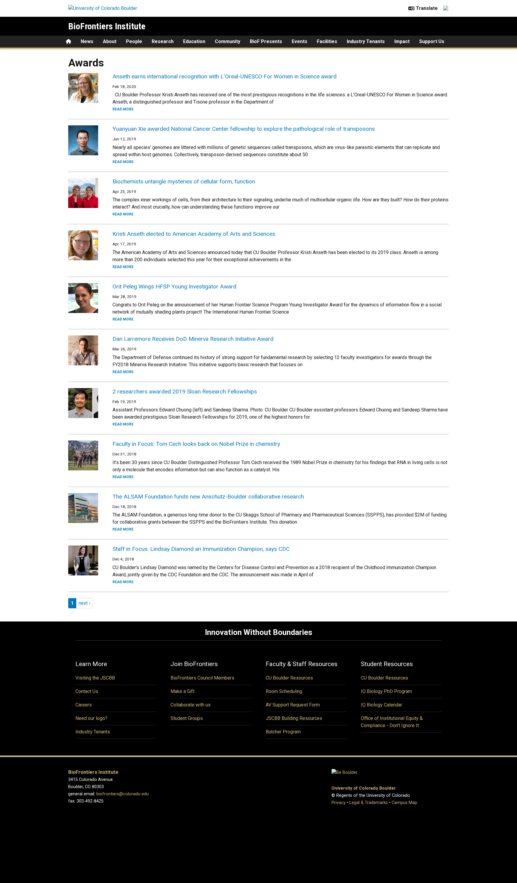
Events (299, 41)
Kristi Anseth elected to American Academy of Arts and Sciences (193, 233)
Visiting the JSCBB (95, 678)
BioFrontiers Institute (106, 26)
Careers (83, 705)
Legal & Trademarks (368, 802)
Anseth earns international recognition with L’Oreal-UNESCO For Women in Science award (224, 76)
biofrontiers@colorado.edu (122, 794)
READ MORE (122, 109)
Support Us (431, 41)
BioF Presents (266, 41)
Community (227, 41)
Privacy (339, 802)
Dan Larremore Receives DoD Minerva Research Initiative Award (192, 338)
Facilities (327, 41)
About (109, 41)
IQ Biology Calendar (381, 705)
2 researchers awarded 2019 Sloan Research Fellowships (184, 391)
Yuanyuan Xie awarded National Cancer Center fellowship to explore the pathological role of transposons (243, 128)
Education (194, 41)
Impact (402, 41)
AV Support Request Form (293, 705)
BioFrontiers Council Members (202, 678)
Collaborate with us (191, 705)
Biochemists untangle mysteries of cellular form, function (183, 181)
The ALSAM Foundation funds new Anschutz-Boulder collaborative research (208, 496)
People (134, 41)
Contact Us (86, 691)
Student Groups (187, 718)
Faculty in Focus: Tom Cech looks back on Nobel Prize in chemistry (196, 443)
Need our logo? (91, 718)
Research (163, 41)
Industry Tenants (366, 41)
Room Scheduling (284, 691)
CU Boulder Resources (289, 678)
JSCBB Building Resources (294, 718)
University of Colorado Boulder (364, 788)
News (87, 41)
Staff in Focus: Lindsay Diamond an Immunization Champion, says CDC (201, 548)
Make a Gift (182, 691)
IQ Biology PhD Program (386, 691)
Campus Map (404, 802)
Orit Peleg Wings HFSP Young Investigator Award (174, 286)
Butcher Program (283, 732)
